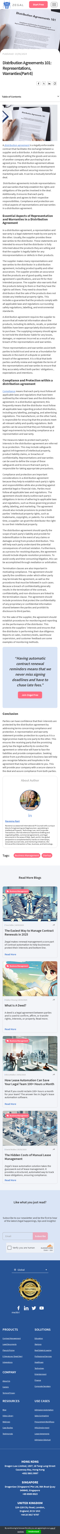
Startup (47, 855)
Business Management (27, 855)
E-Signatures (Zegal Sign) (13, 1356)
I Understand (33, 1531)
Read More (10, 954)
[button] (30, 1270)
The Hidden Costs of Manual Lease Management (28, 1157)
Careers (6, 1387)
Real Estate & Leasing (43, 1350)
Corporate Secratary (43, 1386)
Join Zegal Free (30, 695)
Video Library (8, 1415)
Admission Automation (44, 1410)
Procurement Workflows (44, 1422)
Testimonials (8, 1433)
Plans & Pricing (8, 1350)
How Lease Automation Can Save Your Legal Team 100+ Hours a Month (29, 1082)
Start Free (38, 4)
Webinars (6, 1422)
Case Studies (8, 1427)
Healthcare (39, 1362)
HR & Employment (42, 1427)
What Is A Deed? (15, 1005)
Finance (38, 1380)
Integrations (7, 1362)
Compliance (9, 391)
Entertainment (40, 1374)
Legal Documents (9, 1344)
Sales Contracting (42, 1415)
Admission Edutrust (43, 1440)
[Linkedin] (30, 816)
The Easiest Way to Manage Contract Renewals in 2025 (29, 932)
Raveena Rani (12, 821)
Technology (39, 1368)
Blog (4, 1410)
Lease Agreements (42, 1433)
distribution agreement (16, 145)
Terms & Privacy (9, 1393)
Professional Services (43, 1356)
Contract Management (12, 1338)
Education (39, 1338)
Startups (38, 1344)
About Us (6, 1381)
